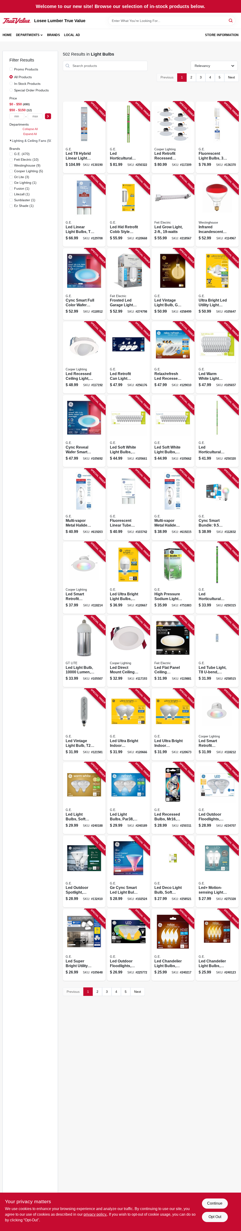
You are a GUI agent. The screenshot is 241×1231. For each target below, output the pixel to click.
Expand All (30, 134)
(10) (26, 159)
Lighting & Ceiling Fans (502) (33, 141)
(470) (22, 154)
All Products (23, 77)
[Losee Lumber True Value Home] (17, 21)
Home (7, 35)
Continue (214, 1203)
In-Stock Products (27, 83)
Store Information (221, 35)
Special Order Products (31, 90)
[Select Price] (48, 116)
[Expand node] (10, 140)
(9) (27, 165)
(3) (21, 177)
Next (231, 77)
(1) (25, 182)
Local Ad (72, 35)
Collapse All (30, 129)
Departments (28, 35)
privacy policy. (95, 1214)
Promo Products (26, 69)
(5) (28, 171)
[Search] (231, 20)
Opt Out (215, 1217)
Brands (53, 35)
